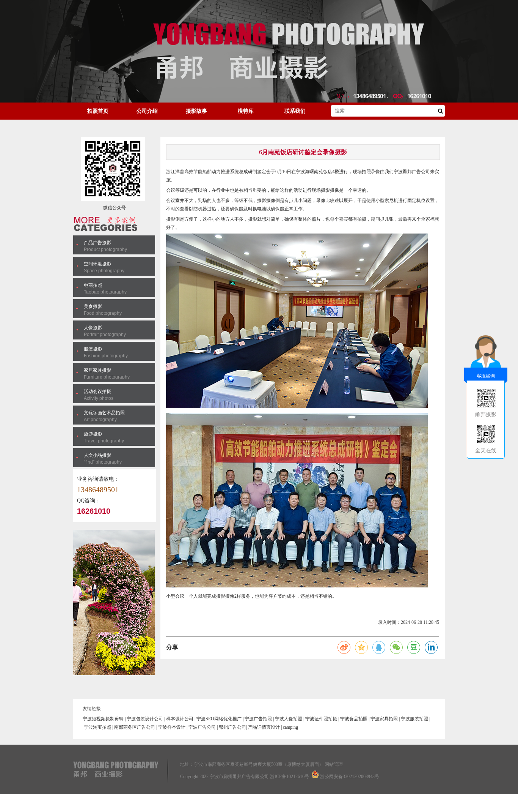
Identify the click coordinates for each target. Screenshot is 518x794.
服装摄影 (93, 349)
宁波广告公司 (202, 727)
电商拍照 (93, 285)
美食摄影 (93, 306)
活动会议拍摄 (97, 391)
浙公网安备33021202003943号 (349, 776)
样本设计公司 (179, 718)
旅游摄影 (93, 434)
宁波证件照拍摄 (321, 718)
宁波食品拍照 (353, 718)
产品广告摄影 (97, 242)
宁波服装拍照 (414, 718)
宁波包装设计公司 (145, 718)
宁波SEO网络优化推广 (219, 718)
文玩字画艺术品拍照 (104, 412)
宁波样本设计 (171, 727)
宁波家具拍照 (384, 718)
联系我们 (295, 111)
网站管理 (334, 764)
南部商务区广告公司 (134, 727)
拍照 (366, 171)
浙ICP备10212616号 (289, 776)
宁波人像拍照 (288, 718)
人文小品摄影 (97, 455)
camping (290, 727)
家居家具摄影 (97, 370)
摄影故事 (196, 111)
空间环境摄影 (97, 264)
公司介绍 (147, 111)
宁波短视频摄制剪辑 (103, 718)
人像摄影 (93, 327)
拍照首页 (97, 111)
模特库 (246, 111)
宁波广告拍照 (258, 718)
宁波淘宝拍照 (97, 727)
